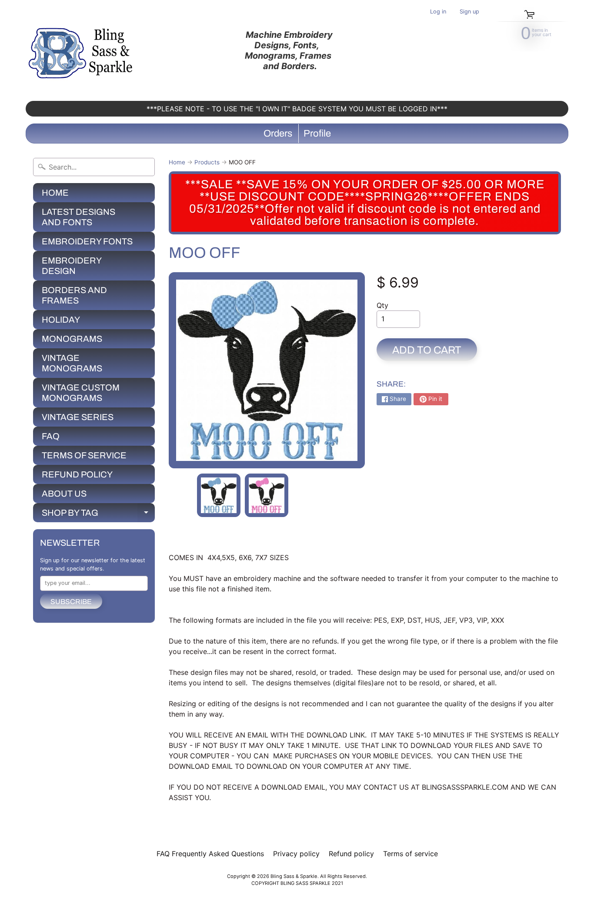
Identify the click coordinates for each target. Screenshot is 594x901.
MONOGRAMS (72, 339)
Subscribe (71, 601)
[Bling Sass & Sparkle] (82, 50)
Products (207, 162)
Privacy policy (296, 853)
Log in (438, 12)
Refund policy (351, 853)
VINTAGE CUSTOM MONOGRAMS (81, 393)
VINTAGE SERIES (77, 417)
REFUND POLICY (77, 474)
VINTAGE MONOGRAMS (72, 363)
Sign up (469, 12)
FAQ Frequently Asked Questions (210, 853)
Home (177, 162)
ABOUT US (64, 493)
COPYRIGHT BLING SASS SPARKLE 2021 (297, 883)
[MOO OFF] (218, 495)
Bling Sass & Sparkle (293, 876)
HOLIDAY (61, 319)
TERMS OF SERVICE (84, 455)
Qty (382, 305)
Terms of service (410, 853)
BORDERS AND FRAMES (74, 295)
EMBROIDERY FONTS (87, 241)
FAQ (51, 436)
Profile (317, 133)
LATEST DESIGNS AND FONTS (78, 217)
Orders (278, 133)
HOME (55, 192)
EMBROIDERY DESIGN (72, 266)
